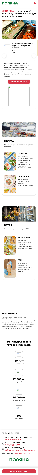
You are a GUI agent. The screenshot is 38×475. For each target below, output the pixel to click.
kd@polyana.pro (12, 450)
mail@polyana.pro (27, 450)
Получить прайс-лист (19, 471)
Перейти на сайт (19, 82)
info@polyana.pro (13, 439)
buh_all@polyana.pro (14, 445)
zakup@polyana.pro (22, 453)
